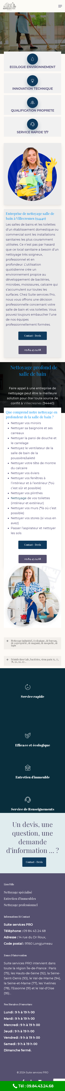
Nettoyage (18, 498)
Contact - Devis (34, 862)
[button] (60, 6)
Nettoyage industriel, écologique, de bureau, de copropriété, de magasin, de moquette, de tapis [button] (34, 643)
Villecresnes (33, 403)
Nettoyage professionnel (21, 905)
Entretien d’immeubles (20, 899)
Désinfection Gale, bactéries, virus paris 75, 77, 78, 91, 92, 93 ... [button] (35, 660)
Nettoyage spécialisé (18, 892)
